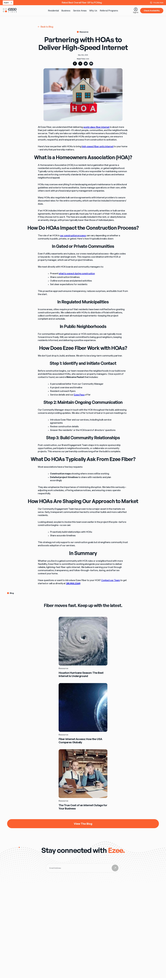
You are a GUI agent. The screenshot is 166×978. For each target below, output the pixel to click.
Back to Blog (47, 26)
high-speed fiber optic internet (97, 146)
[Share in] (75, 64)
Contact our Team (110, 580)
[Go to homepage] (10, 12)
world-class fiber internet (96, 127)
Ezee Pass (79, 394)
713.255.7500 (158, 3)
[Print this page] (91, 64)
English (6, 2)
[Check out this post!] (86, 64)
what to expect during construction (77, 273)
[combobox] (8, 2)
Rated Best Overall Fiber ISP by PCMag (82, 2)
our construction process (73, 235)
